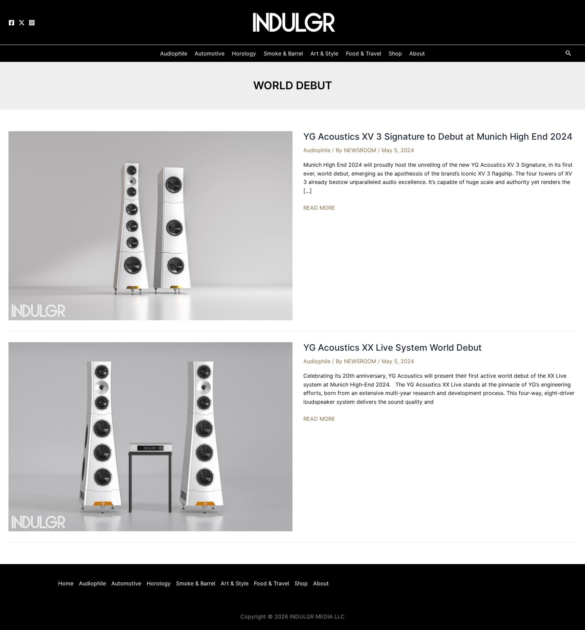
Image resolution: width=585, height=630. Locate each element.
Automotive (126, 583)
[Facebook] (11, 23)
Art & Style (234, 583)
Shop (301, 583)
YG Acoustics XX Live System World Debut (392, 347)
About (321, 583)
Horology (159, 583)
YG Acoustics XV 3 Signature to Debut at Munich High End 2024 (437, 136)
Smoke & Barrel (195, 583)
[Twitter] (22, 23)
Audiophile (316, 150)
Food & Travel (271, 583)
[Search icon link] (568, 54)
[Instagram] (32, 23)
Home (65, 583)
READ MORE (319, 208)
